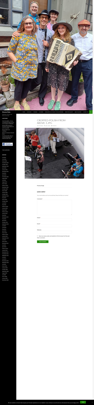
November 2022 (5, 176)
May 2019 (4, 197)
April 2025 (4, 167)
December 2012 (5, 243)
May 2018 (4, 204)
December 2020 (5, 187)
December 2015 (5, 217)
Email (38, 223)
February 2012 (5, 248)
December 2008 (5, 280)
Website (39, 230)
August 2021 (4, 182)
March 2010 (4, 266)
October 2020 (5, 189)
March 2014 (4, 232)
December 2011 (5, 252)
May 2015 (4, 218)
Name (39, 217)
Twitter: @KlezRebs (6, 150)
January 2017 (4, 213)
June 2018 (4, 203)
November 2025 (5, 162)
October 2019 (5, 194)
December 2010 (5, 260)
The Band (54, 125)
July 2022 (4, 180)
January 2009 (4, 278)
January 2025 (4, 169)
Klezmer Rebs (6, 112)
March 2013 (4, 241)
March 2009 (4, 276)
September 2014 (5, 224)
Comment (40, 199)
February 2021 (5, 185)
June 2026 (4, 159)
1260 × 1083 (47, 125)
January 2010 (4, 267)
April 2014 (4, 231)
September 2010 (5, 262)
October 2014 (5, 222)
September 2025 (5, 166)
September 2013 (5, 238)
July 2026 (4, 157)
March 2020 (4, 190)
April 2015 (4, 220)
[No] (92, 402)
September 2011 (5, 255)
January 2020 (4, 192)
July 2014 (4, 225)
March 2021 (4, 183)
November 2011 (5, 253)
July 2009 (4, 274)
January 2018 (4, 208)
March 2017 (4, 210)
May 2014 (4, 229)
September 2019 (5, 196)
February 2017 (5, 211)
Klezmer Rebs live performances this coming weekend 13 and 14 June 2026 (8, 127)
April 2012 (4, 246)
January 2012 (4, 250)
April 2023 (4, 175)
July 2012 (4, 245)
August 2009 (4, 273)
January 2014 (4, 236)
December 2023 (5, 171)
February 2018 (5, 206)
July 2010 (4, 264)
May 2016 (4, 215)
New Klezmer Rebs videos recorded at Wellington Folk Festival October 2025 (7, 137)
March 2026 (4, 160)
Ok (83, 402)
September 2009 (5, 271)
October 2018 (5, 201)
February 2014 (5, 234)
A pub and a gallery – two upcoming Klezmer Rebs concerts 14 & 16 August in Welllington (8, 122)
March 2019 (4, 199)
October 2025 (5, 164)
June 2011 (4, 259)
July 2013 (4, 239)
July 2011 (4, 257)
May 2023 (4, 173)
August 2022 (4, 178)
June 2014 (4, 227)
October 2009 (5, 269)
